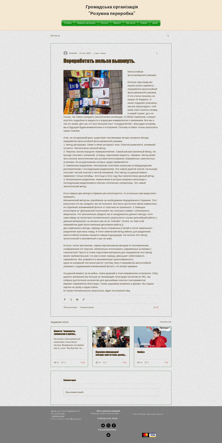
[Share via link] (83, 299)
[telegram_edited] (103, 425)
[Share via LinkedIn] (77, 299)
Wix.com (160, 414)
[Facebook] (114, 425)
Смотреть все (165, 322)
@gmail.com (76, 419)
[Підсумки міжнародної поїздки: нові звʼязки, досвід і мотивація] (111, 337)
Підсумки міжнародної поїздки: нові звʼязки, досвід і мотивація (111, 353)
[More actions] (157, 53)
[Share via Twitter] (71, 299)
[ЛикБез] (152, 337)
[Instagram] (108, 425)
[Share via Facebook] (64, 299)
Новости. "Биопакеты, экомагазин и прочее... (65, 332)
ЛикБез (141, 352)
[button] (168, 36)
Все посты (55, 35)
